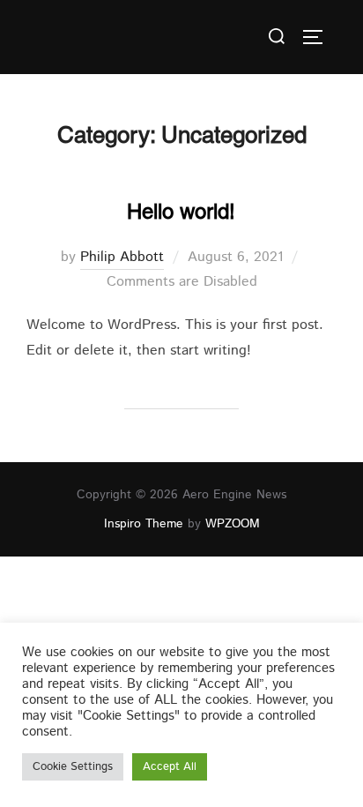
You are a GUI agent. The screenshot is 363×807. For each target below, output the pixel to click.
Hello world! (181, 211)
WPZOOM (232, 524)
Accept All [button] (169, 766)
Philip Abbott (122, 257)
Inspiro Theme (143, 524)
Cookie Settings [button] (73, 766)
